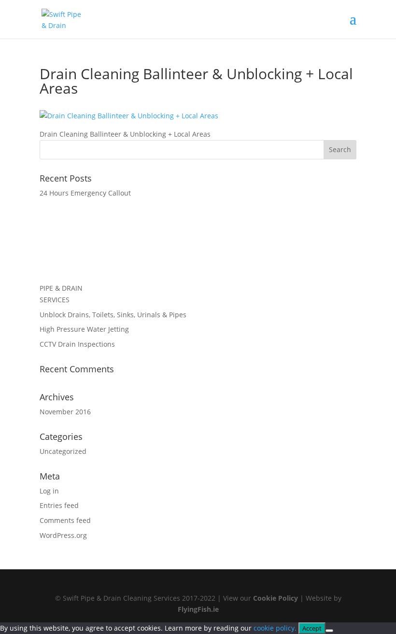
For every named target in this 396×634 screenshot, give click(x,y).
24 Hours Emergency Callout (85, 192)
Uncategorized (63, 451)
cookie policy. (275, 628)
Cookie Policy (275, 598)
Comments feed (65, 520)
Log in (49, 490)
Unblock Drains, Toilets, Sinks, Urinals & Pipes (113, 314)
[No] (329, 630)
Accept (312, 628)
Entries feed (59, 505)
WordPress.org (63, 535)
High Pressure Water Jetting (84, 329)
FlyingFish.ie (198, 609)
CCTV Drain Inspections (77, 344)
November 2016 (65, 411)
